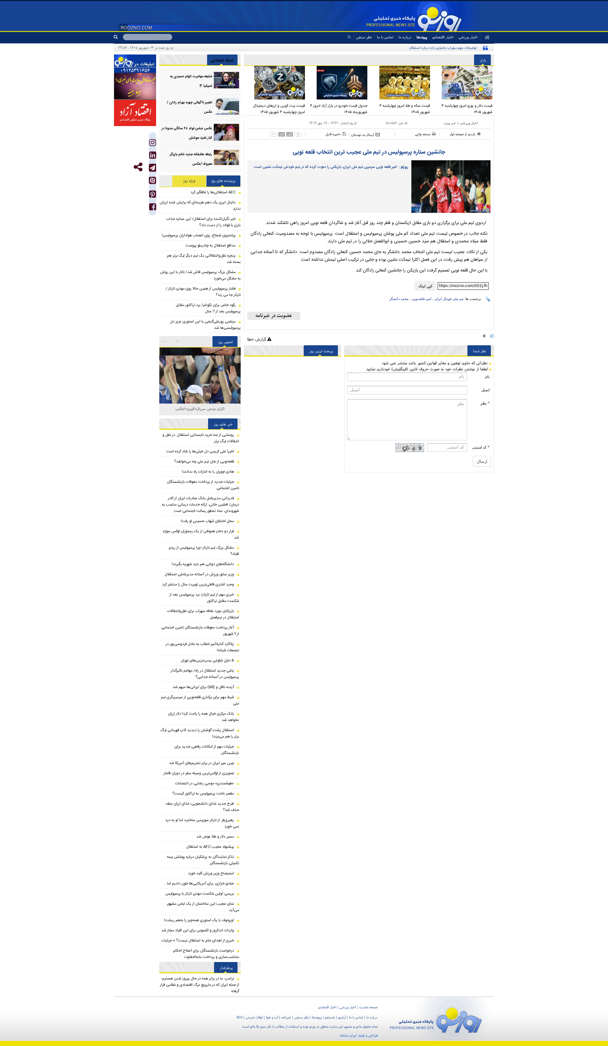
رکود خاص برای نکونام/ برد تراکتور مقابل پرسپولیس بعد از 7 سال (208, 308)
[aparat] (152, 180)
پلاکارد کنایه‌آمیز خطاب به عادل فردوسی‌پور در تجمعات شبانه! (202, 647)
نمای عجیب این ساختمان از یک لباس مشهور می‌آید (203, 907)
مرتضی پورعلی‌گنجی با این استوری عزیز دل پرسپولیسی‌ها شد (205, 324)
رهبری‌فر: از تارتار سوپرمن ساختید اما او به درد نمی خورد (202, 823)
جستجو (330, 1017)
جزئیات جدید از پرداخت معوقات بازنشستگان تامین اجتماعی (203, 485)
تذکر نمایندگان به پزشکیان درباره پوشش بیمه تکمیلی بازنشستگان (203, 860)
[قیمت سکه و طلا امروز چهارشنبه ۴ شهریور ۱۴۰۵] (400, 82)
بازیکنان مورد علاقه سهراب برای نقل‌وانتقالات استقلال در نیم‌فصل (203, 614)
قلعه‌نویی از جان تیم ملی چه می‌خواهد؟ (204, 461)
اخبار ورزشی (469, 123)
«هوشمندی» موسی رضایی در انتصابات (204, 783)
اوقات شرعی (254, 1017)
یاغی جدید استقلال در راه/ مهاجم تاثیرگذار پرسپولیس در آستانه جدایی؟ (205, 673)
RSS (240, 1017)
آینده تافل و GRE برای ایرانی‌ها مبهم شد (203, 687)
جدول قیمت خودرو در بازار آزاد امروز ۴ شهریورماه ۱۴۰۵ (338, 109)
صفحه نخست (368, 1007)
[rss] (349, 37)
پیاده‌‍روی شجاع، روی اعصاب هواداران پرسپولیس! (199, 235)
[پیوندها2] (135, 86)
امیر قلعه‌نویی (421, 299)
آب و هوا (272, 1017)
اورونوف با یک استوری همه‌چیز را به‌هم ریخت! (199, 920)
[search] (118, 37)
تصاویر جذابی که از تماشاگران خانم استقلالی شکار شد (200, 412)
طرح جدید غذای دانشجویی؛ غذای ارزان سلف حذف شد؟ (202, 806)
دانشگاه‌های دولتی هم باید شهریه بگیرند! (203, 564)
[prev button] (178, 341)
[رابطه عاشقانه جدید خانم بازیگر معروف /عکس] (226, 158)
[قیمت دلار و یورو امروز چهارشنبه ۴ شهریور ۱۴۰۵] (463, 82)
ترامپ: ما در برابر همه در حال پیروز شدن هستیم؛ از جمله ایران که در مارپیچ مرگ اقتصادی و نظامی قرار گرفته (199, 984)
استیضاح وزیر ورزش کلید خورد (211, 873)
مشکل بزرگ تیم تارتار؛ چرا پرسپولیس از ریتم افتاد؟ (204, 551)
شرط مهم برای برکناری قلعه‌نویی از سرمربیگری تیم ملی (200, 700)
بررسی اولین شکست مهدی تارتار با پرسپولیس (199, 893)
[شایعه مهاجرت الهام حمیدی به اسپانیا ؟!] (226, 80)
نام (487, 376)
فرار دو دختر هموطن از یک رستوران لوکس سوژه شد (201, 534)
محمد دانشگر (398, 299)
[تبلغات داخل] (135, 63)
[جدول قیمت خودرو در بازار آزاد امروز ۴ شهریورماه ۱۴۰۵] (338, 82)
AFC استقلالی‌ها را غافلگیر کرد (213, 192)
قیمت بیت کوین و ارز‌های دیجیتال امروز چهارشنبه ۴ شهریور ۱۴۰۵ (279, 109)
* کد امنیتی (481, 447)
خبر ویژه (450, 123)
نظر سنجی (364, 37)
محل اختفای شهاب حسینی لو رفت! (207, 521)
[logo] (436, 1019)
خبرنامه (286, 1017)
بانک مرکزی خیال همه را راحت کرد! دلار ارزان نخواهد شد (203, 717)
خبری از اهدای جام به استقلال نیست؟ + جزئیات (198, 940)
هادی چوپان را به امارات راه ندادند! (208, 472)
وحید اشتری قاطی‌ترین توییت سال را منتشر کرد (198, 584)
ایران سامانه (348, 1035)
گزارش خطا (257, 339)
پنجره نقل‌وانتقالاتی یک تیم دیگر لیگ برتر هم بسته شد (204, 258)
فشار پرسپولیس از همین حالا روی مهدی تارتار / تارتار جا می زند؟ (203, 291)
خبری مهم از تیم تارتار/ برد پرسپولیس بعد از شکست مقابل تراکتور (204, 597)
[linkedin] (152, 157)
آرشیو (342, 1017)
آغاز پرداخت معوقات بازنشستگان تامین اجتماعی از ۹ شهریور (200, 630)
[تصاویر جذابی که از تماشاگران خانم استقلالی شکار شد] (200, 388)
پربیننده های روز (223, 181)
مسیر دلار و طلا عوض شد (215, 836)
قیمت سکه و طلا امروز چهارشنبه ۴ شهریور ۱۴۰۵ (404, 109)
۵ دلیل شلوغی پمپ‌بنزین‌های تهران (207, 660)
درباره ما (404, 37)
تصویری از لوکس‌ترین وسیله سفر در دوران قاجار (198, 773)
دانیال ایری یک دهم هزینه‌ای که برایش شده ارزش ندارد (200, 205)
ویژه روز (189, 181)
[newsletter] (273, 316)
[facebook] (152, 208)
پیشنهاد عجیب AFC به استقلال (210, 847)
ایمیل (485, 390)
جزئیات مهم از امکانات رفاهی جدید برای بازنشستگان (206, 749)
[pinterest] (152, 196)
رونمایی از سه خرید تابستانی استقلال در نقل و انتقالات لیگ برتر (200, 438)
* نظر (485, 403)
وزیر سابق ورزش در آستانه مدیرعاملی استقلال (199, 574)
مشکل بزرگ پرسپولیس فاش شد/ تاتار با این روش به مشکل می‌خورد (200, 275)
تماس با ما (385, 37)
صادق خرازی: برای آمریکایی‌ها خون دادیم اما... (199, 883)
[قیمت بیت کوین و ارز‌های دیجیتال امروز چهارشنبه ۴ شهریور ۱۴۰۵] (275, 82)
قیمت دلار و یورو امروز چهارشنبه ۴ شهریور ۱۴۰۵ (466, 109)
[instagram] (152, 144)
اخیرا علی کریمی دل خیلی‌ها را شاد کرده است (200, 451)
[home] (485, 37)
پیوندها (421, 37)
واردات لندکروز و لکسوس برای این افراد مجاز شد (197, 930)
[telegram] (152, 168)
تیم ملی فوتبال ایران (449, 299)
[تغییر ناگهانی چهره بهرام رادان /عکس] (226, 106)
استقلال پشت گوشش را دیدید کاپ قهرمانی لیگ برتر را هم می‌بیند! (200, 733)
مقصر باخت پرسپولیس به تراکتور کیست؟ (203, 793)
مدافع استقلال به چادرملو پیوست (211, 245)
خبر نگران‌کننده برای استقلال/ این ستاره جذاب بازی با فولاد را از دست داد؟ (203, 222)
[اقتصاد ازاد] (135, 112)
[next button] (165, 341)
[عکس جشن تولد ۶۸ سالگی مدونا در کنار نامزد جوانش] (226, 132)
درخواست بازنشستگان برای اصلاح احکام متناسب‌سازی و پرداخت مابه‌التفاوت (206, 953)
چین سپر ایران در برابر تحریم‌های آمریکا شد (201, 763)
